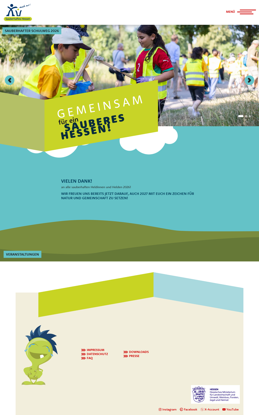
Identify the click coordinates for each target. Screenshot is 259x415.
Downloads (139, 352)
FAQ (90, 358)
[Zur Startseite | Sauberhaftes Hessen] (18, 12)
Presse (134, 356)
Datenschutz (97, 354)
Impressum (95, 350)
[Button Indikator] (240, 116)
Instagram (169, 409)
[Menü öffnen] (244, 13)
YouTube (232, 409)
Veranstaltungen (22, 254)
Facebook (190, 409)
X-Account (211, 409)
